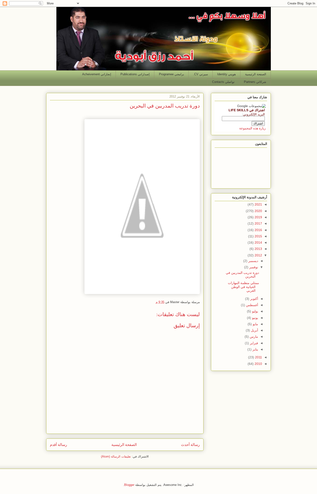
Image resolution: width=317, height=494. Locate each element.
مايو (255, 324)
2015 (258, 236)
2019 (258, 217)
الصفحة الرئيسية (255, 74)
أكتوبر (253, 299)
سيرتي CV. (200, 74)
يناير (255, 349)
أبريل (254, 330)
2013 (258, 249)
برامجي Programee (171, 74)
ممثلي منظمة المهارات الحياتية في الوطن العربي (243, 287)
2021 (258, 204)
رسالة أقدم (58, 445)
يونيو (254, 318)
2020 (258, 211)
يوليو (254, 311)
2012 (258, 255)
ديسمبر (252, 261)
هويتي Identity (226, 74)
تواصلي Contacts (223, 82)
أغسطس (251, 305)
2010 (258, 364)
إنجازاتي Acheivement (96, 74)
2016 (258, 230)
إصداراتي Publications (135, 74)
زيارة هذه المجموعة (252, 128)
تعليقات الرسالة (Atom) (116, 456)
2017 (258, 223)
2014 (258, 242)
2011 (258, 357)
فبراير (253, 343)
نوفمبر (253, 267)
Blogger (129, 485)
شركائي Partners (255, 82)
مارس (253, 336)
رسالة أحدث (190, 445)
